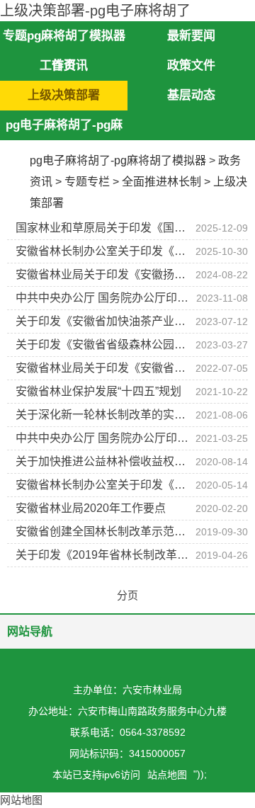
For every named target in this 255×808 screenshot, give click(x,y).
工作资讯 (64, 65)
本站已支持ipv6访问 (96, 774)
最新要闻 (191, 35)
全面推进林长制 (161, 182)
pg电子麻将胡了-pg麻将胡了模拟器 (118, 160)
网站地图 (21, 800)
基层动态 (191, 95)
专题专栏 (87, 182)
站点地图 (167, 774)
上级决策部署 (64, 95)
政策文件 (191, 65)
